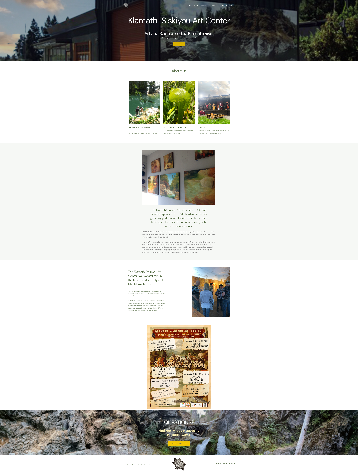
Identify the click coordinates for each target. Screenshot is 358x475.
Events (203, 5)
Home (189, 5)
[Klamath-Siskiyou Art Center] (126, 5)
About (196, 5)
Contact (214, 5)
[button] (207, 5)
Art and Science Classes (139, 127)
